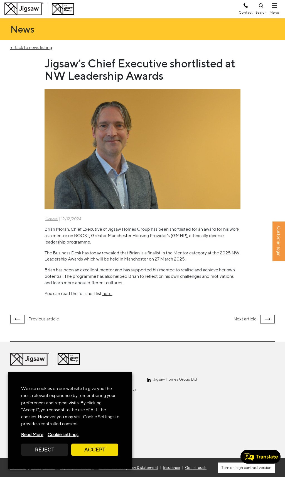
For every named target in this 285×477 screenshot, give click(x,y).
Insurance (171, 467)
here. (107, 293)
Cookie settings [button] (63, 434)
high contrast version (253, 467)
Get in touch (196, 467)
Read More (32, 434)
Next (245, 319)
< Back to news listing (31, 47)
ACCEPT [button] (94, 449)
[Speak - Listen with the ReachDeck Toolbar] (260, 457)
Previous (43, 319)
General (51, 219)
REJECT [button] (44, 449)
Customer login (278, 241)
